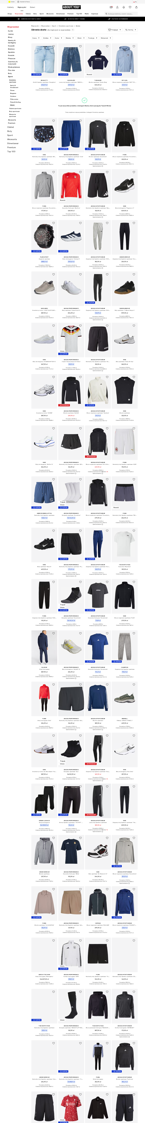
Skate (78, 26)
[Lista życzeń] (130, 7)
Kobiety (10, 7)
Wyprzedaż (45, 26)
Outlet (12, 1)
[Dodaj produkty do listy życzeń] (53, 46)
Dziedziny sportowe (66, 26)
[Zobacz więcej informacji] (44, 92)
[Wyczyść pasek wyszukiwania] (136, 14)
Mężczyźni (22, 7)
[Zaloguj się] (117, 7)
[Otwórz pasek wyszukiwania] (105, 14)
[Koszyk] (136, 7)
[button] (115, 30)
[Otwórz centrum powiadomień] (123, 7)
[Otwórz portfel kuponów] (111, 7)
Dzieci (32, 7)
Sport (54, 26)
